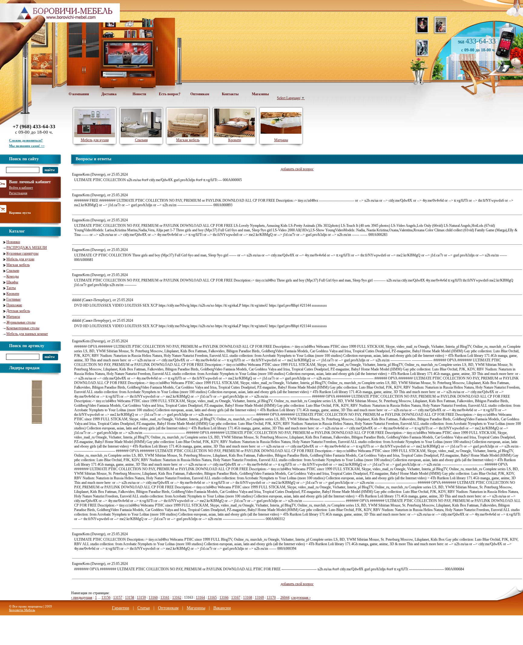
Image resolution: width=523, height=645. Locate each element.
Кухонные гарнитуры (22, 253)
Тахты (11, 288)
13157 (117, 597)
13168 (247, 597)
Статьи (143, 608)
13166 (224, 597)
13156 (105, 597)
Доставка (109, 94)
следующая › (301, 597)
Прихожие (14, 305)
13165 (212, 597)
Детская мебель (18, 311)
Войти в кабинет (21, 187)
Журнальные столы (20, 322)
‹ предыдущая (81, 597)
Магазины (260, 94)
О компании (79, 94)
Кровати (12, 294)
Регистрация (18, 193)
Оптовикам (199, 94)
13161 (164, 597)
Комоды (12, 276)
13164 (200, 597)
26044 (284, 597)
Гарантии (120, 608)
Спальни (12, 271)
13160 (153, 597)
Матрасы (13, 316)
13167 (235, 597)
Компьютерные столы (22, 328)
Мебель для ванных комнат (27, 334)
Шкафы (12, 282)
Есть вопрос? (169, 94)
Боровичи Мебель (22, 610)
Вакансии (222, 608)
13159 (141, 597)
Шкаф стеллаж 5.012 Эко (39, 427)
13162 (176, 597)
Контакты (230, 94)
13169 (259, 597)
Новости (139, 94)
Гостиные (13, 299)
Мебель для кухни (20, 259)
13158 (129, 597)
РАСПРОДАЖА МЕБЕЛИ (26, 248)
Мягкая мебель (18, 265)
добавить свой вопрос (297, 169)
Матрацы (281, 140)
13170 (271, 597)
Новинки (13, 242)
